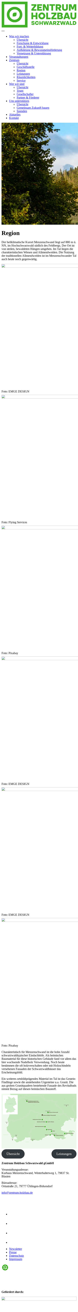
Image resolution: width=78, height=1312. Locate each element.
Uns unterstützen (19, 101)
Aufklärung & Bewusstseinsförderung (39, 50)
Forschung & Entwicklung (32, 43)
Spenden (22, 111)
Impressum (15, 1259)
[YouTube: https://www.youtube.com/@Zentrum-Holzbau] (13, 1242)
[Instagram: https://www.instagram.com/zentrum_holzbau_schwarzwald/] (13, 1214)
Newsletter (15, 1248)
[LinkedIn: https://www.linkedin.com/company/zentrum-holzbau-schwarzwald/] (13, 1233)
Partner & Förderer (28, 97)
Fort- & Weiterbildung (30, 46)
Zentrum (14, 60)
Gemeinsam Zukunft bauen (33, 107)
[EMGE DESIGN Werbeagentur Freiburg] (5, 1270)
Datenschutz (16, 1255)
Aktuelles (14, 114)
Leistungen (23, 73)
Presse (13, 1252)
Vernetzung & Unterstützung (34, 53)
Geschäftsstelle (25, 67)
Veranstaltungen (18, 56)
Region (21, 70)
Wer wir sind (16, 84)
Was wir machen (19, 36)
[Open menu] (3, 31)
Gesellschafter (25, 94)
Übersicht (22, 39)
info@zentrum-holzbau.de (17, 1192)
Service (21, 80)
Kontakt (14, 117)
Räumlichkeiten (26, 77)
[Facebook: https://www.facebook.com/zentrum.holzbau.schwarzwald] (13, 1223)
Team (20, 90)
